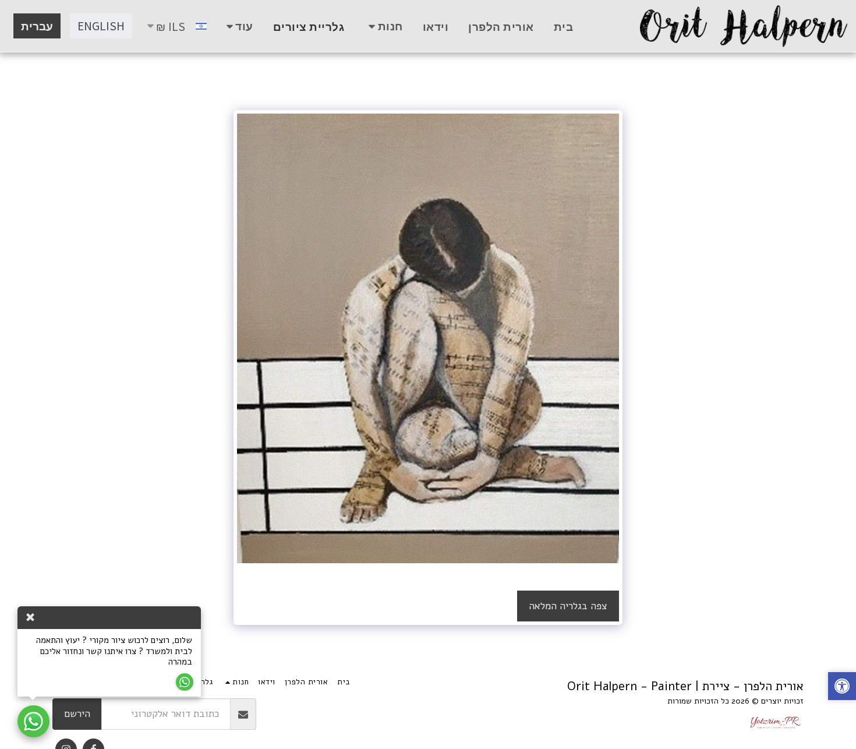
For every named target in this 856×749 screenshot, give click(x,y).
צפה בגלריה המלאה (568, 606)
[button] (842, 688)
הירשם (77, 713)
